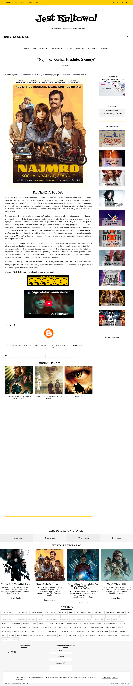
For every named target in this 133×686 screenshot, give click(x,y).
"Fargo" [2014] (112, 145)
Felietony (19, 616)
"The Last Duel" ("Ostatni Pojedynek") (16, 584)
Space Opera (64, 631)
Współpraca (33, 2)
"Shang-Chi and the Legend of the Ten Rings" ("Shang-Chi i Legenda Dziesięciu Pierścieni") (83, 586)
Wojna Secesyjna (126, 635)
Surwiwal (114, 631)
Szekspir (122, 631)
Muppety (26, 623)
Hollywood (73, 616)
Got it (115, 677)
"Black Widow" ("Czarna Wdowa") (112, 184)
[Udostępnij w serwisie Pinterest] (14, 325)
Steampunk (80, 631)
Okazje (27, 48)
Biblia (71, 612)
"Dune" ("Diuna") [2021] (116, 584)
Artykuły (56, 48)
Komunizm (23, 356)
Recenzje (92, 48)
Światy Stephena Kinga (37, 635)
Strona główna (112, 110)
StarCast (105, 48)
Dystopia (4, 616)
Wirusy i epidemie (113, 635)
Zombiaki (14, 639)
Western (84, 635)
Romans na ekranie (97, 627)
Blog (77, 612)
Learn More (106, 677)
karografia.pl (124, 683)
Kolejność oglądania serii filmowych (112, 114)
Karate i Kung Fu (7, 619)
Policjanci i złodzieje (37, 356)
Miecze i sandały (118, 619)
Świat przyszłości (22, 635)
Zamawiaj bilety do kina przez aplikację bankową (112, 80)
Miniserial (5, 623)
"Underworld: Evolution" (112, 203)
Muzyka (41, 623)
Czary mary (99, 612)
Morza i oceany (15, 623)
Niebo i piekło (60, 623)
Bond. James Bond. (87, 612)
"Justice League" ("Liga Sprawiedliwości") (112, 323)
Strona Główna (12, 2)
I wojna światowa (84, 616)
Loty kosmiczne (98, 619)
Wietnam (92, 635)
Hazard (64, 616)
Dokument (120, 612)
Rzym (119, 627)
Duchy (129, 612)
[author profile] (48, 333)
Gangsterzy (13, 356)
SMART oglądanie (40, 48)
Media (108, 619)
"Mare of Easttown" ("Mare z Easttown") (28, 345)
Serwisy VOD (41, 631)
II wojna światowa (99, 616)
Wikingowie (101, 635)
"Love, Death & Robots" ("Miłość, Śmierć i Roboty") (112, 243)
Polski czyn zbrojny (8, 627)
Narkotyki (50, 623)
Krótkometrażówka (51, 619)
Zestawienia (5, 639)
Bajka (46, 612)
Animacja (25, 612)
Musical (33, 623)
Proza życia (67, 627)
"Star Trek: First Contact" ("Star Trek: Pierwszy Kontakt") (112, 162)
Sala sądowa (5, 631)
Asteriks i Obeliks (36, 612)
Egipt (11, 616)
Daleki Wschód (110, 612)
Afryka (17, 612)
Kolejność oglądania (75, 48)
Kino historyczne (20, 619)
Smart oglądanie (53, 631)
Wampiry (62, 635)
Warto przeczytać (69, 356)
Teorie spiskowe (51, 635)
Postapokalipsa (34, 627)
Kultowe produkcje (77, 619)
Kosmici (40, 619)
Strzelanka (90, 631)
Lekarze (88, 619)
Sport (72, 631)
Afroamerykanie (7, 612)
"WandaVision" (112, 284)
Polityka (122, 623)
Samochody (15, 631)
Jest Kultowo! (66, 19)
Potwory (44, 627)
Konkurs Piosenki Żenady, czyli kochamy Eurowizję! (112, 223)
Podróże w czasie (95, 623)
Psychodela (77, 627)
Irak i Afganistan (112, 616)
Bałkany (53, 612)
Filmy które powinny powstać (33, 616)
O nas (23, 2)
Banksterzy (62, 612)
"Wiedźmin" (78, 397)
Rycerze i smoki (110, 627)
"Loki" (112, 304)
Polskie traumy (22, 627)
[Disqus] (48, 432)
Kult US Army (64, 619)
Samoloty (25, 631)
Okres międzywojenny (74, 623)
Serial (33, 631)
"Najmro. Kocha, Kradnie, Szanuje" (49, 584)
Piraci (86, 623)
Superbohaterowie (102, 631)
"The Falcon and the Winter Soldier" (111, 263)
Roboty (86, 627)
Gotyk (58, 616)
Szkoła (4, 635)
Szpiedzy (11, 635)
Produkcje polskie (54, 356)
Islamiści (123, 616)
